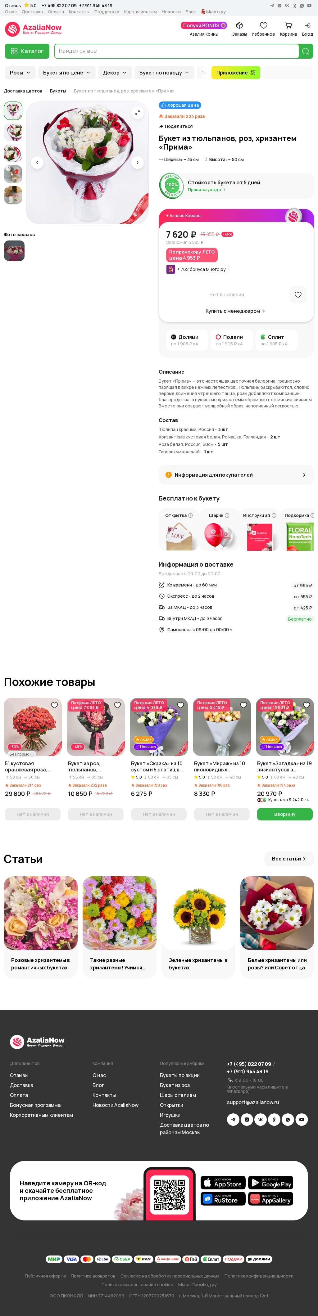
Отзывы (13, 5)
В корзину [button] (285, 814)
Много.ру (216, 11)
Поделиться (179, 126)
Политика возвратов (93, 1276)
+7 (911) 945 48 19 (248, 1071)
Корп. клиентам (140, 11)
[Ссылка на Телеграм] (233, 1119)
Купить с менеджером (233, 311)
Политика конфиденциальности (259, 1276)
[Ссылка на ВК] (260, 1119)
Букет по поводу (160, 72)
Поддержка (106, 11)
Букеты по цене (63, 72)
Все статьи (286, 858)
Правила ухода (204, 189)
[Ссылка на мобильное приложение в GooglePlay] (270, 1182)
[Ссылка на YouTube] (301, 1119)
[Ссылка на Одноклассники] (274, 1119)
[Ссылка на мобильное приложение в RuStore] (223, 1199)
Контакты (79, 11)
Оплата (56, 11)
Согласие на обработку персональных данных (170, 1276)
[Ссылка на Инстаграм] (247, 1119)
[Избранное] (298, 294)
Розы (16, 72)
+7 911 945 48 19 (95, 5)
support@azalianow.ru (253, 1102)
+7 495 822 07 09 (59, 5)
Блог (191, 11)
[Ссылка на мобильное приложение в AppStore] (223, 1182)
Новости (171, 11)
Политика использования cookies (137, 1284)
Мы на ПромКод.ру (197, 1284)
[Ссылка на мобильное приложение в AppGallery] (270, 1199)
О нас (11, 11)
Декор (111, 72)
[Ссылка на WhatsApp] (288, 1119)
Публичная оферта (45, 1276)
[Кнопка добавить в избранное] (54, 705)
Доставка (32, 11)
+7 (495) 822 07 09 (249, 1064)
